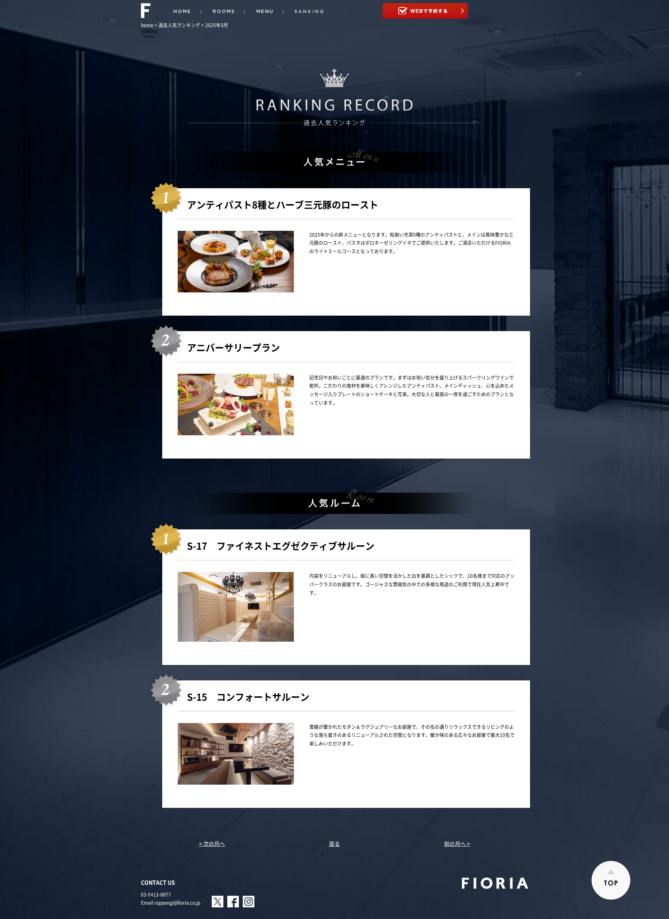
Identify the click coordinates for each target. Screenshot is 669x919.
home (147, 25)
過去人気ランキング (179, 25)
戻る (334, 843)
